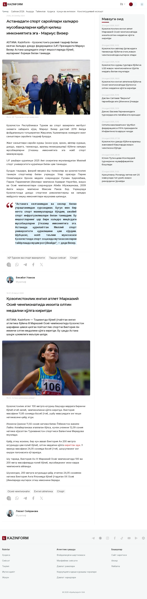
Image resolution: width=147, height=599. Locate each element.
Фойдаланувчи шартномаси (71, 555)
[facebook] (114, 538)
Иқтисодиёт (8, 571)
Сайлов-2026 (17, 11)
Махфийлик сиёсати (67, 560)
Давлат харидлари (66, 577)
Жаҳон (5, 577)
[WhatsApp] (17, 265)
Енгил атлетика (43, 491)
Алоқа (114, 560)
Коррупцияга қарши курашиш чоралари (76, 571)
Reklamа (115, 566)
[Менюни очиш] (142, 4)
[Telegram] (25, 265)
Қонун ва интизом (66, 11)
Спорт (73, 257)
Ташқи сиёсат (57, 257)
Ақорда (30, 11)
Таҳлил (5, 566)
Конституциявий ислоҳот (90, 11)
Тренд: (5, 11)
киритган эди (72, 445)
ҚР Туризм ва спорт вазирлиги (26, 257)
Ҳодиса (51, 11)
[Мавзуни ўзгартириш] (133, 4)
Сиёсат (6, 560)
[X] (41, 265)
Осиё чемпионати (19, 491)
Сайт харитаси (119, 555)
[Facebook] (33, 265)
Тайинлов (41, 11)
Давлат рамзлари (66, 566)
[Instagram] (8, 265)
